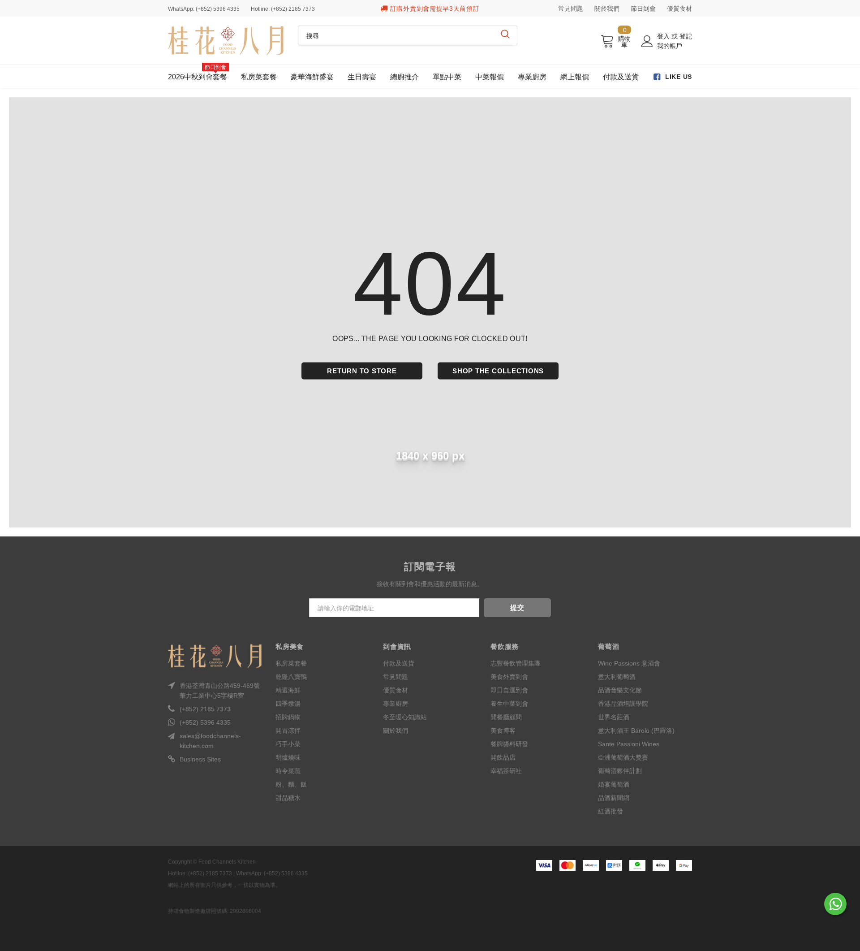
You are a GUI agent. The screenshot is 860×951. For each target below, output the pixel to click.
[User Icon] (647, 41)
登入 (664, 36)
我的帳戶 (669, 45)
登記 (685, 36)
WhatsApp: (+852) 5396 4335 (204, 9)
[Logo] (226, 41)
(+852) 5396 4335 (205, 722)
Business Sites (200, 759)
